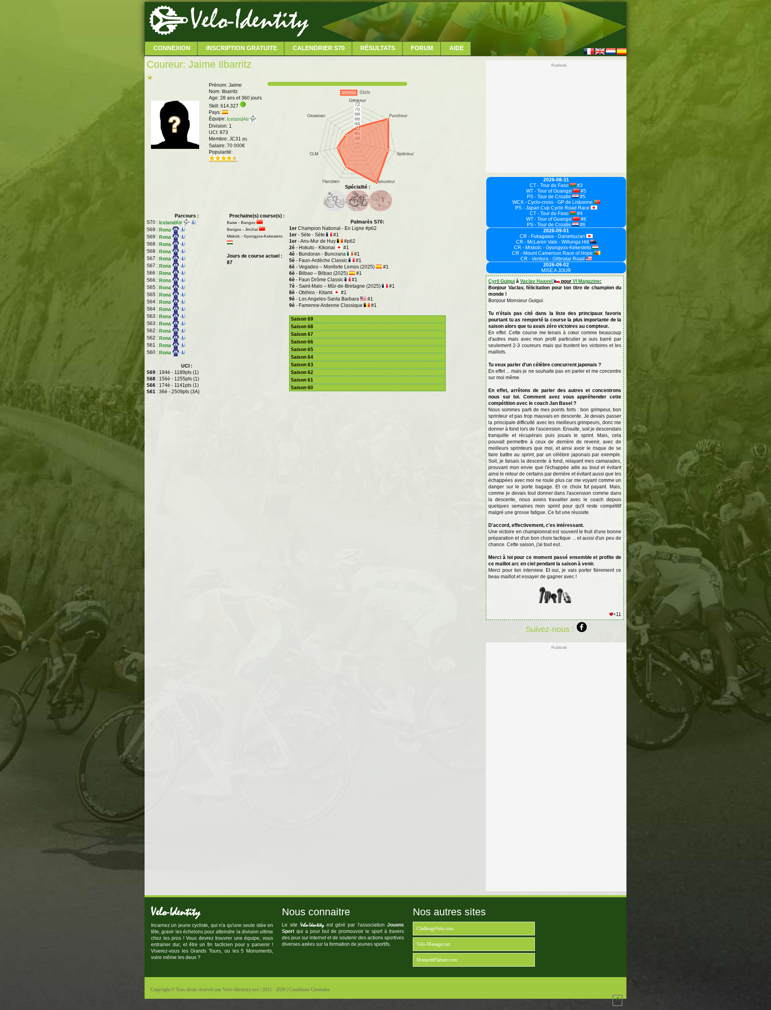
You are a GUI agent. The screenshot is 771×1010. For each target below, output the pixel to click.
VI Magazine (586, 281)
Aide (456, 48)
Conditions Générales (309, 989)
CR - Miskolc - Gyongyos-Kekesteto (553, 247)
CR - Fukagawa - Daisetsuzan (553, 236)
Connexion (171, 48)
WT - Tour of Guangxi (549, 191)
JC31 (238, 139)
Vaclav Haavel (537, 281)
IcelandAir (238, 119)
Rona (165, 230)
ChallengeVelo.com (434, 928)
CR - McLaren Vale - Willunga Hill (553, 242)
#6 (582, 219)
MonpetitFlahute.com (436, 960)
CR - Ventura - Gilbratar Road (553, 259)
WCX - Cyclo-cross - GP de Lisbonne (553, 202)
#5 (582, 191)
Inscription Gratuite (241, 48)
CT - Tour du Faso (550, 185)
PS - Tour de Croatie (549, 196)
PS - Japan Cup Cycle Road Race (553, 208)
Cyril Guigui (501, 281)
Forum (422, 48)
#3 (579, 185)
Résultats (377, 48)
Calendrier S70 (319, 48)
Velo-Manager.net (433, 944)
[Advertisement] (466, 22)
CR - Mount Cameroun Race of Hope (553, 253)
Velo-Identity (249, 20)
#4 (579, 213)
